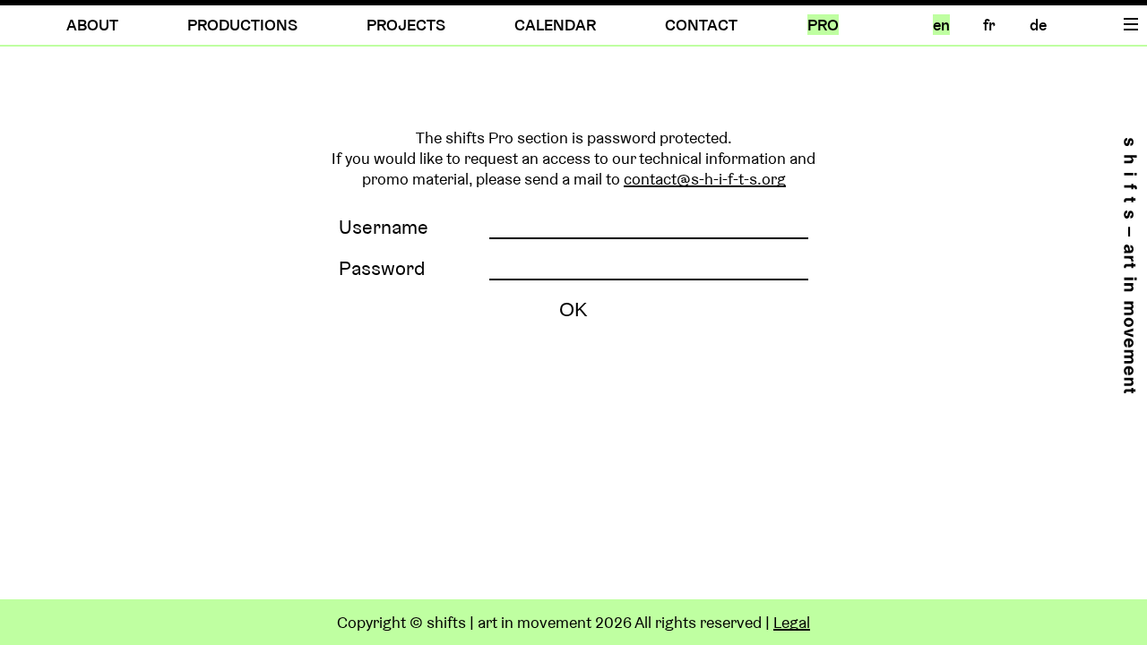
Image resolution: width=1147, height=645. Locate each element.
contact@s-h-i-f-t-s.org (705, 178)
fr (989, 24)
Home (1130, 265)
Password (382, 267)
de (1038, 24)
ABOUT (92, 24)
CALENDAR (555, 24)
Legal (791, 622)
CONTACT (701, 24)
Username (383, 226)
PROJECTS (406, 24)
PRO (823, 24)
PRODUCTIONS (242, 24)
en (941, 24)
